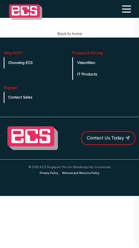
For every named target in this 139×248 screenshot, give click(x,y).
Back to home (69, 33)
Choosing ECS (20, 63)
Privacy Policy (49, 173)
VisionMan (86, 63)
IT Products (87, 74)
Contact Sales (20, 97)
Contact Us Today (106, 138)
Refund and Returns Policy (80, 173)
